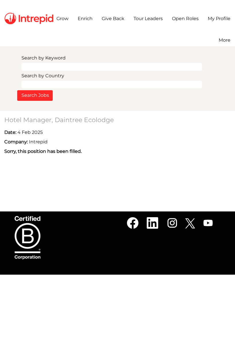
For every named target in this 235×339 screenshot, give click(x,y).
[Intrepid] (29, 18)
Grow (62, 18)
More (224, 40)
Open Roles (185, 18)
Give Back (113, 18)
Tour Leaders (148, 18)
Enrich (85, 18)
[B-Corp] (27, 238)
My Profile (219, 18)
